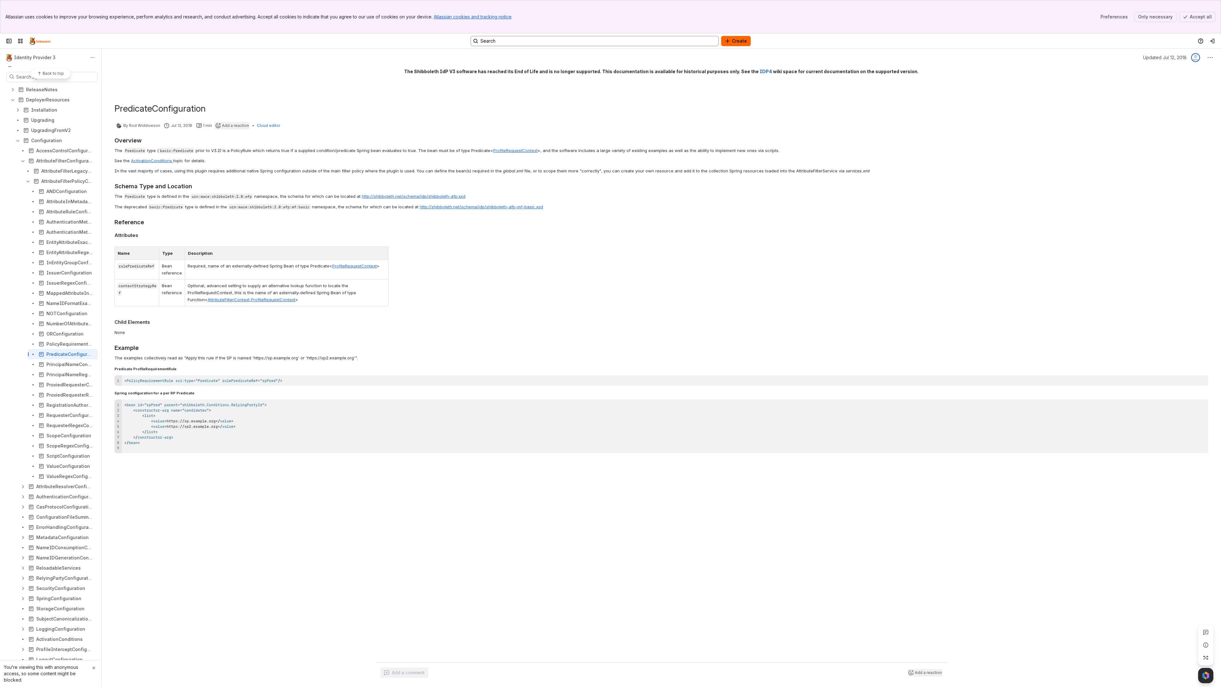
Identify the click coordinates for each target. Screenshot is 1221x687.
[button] (152, 253)
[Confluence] (40, 41)
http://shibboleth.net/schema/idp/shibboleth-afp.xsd (414, 196)
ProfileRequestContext (515, 150)
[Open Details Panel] (1206, 645)
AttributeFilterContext (229, 299)
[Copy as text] (1201, 382)
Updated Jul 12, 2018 (1165, 57)
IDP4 (766, 71)
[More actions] (92, 57)
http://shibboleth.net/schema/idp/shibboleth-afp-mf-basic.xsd (481, 206)
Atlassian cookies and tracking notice (473, 16)
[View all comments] (1206, 632)
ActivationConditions (152, 160)
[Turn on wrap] (1189, 382)
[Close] (94, 668)
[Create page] (1206, 658)
